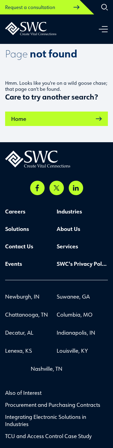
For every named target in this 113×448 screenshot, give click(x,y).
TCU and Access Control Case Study (48, 436)
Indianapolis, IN (76, 332)
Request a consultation (30, 7)
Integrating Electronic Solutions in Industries (45, 420)
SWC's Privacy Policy (82, 263)
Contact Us (19, 246)
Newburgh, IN (22, 296)
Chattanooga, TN (26, 314)
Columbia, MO (75, 314)
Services (67, 246)
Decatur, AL (19, 332)
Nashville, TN (46, 368)
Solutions (17, 228)
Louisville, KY (72, 350)
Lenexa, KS (18, 350)
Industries (69, 211)
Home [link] (18, 118)
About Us (68, 228)
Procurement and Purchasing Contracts (52, 404)
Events (13, 263)
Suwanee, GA (73, 296)
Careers (15, 211)
